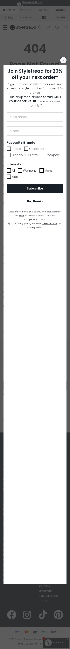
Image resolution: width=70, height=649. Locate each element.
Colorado (36, 149)
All (13, 170)
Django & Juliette (25, 155)
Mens (48, 170)
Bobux (16, 149)
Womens (29, 170)
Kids (15, 177)
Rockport (53, 155)
